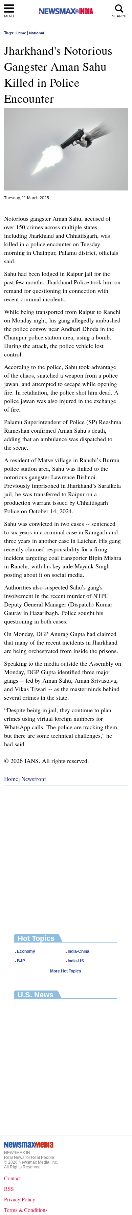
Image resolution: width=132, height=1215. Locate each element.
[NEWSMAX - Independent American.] (66, 11)
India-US (76, 961)
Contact (12, 1178)
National (36, 33)
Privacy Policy (19, 1199)
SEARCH (119, 16)
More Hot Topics (65, 971)
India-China (78, 951)
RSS (9, 1188)
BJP (21, 961)
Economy (26, 951)
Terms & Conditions (25, 1209)
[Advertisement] (66, 854)
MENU (9, 16)
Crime (21, 33)
